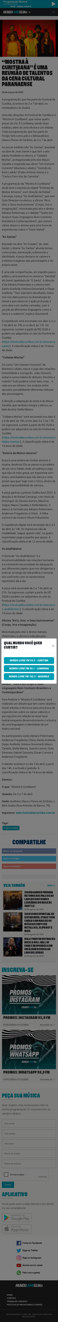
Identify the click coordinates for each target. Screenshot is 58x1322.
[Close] (53, 646)
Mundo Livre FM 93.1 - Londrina (29, 668)
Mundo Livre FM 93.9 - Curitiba (29, 660)
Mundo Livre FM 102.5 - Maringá (29, 676)
